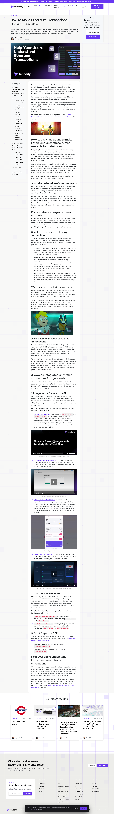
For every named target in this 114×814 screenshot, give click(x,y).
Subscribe (28, 793)
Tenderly (15, 718)
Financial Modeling (62, 791)
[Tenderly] (11, 810)
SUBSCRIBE (92, 37)
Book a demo (97, 7)
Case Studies (57, 7)
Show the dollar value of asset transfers (19, 103)
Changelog (46, 5)
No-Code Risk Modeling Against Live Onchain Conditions (43, 725)
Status (76, 802)
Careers (94, 786)
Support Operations (62, 802)
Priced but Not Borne (18, 722)
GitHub (77, 799)
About (94, 783)
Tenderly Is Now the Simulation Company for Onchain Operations (92, 725)
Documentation (79, 791)
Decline (76, 808)
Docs (69, 5)
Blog (76, 786)
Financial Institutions (63, 786)
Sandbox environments (63, 799)
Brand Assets (96, 791)
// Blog (26, 6)
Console (41, 786)
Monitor (41, 788)
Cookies (105, 810)
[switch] (76, 5)
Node (40, 791)
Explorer (92, 765)
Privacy (95, 810)
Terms (100, 810)
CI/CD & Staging (61, 796)
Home (36, 5)
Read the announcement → (85, 1)
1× (64, 453)
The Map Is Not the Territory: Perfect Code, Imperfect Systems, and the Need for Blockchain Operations (68, 728)
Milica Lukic (19, 38)
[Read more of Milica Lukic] (13, 39)
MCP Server (78, 796)
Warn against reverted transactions (18, 128)
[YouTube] (89, 810)
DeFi (58, 783)
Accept (83, 808)
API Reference (79, 794)
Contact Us (95, 788)
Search (84, 8)
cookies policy (32, 809)
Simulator (42, 783)
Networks (60, 788)
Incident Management (63, 794)
